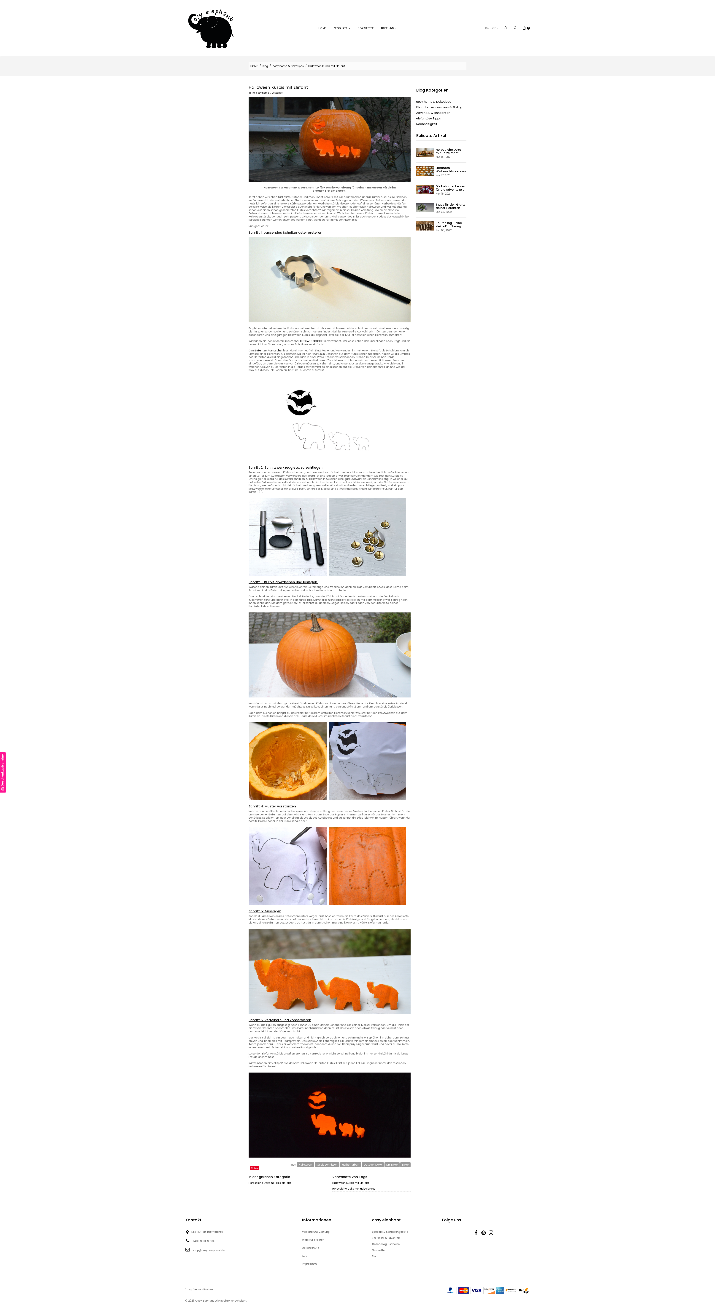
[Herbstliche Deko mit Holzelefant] (425, 152)
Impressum (309, 1264)
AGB (304, 1256)
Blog (374, 1256)
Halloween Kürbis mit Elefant (350, 1183)
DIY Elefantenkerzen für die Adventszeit (450, 188)
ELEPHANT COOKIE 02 (313, 341)
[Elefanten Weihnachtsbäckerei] (425, 171)
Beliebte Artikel (431, 135)
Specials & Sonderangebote (390, 1232)
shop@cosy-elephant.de (209, 1250)
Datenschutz (310, 1248)
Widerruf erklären (313, 1240)
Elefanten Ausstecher (268, 350)
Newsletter (379, 1250)
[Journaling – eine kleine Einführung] (425, 226)
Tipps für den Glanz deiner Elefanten (450, 206)
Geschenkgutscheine (386, 1244)
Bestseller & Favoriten (386, 1238)
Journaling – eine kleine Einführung (449, 224)
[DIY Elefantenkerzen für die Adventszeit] (425, 189)
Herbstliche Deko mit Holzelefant (270, 1183)
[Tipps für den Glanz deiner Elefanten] (425, 207)
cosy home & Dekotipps (269, 92)
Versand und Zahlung (316, 1232)
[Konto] (507, 28)
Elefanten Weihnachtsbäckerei (451, 169)
